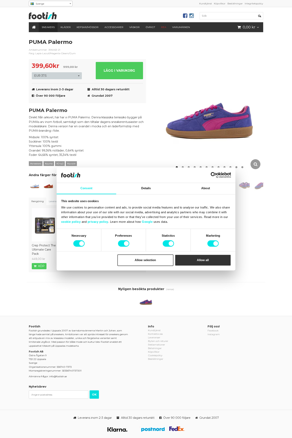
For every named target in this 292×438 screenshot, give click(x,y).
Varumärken (181, 27)
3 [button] (189, 167)
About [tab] (205, 188)
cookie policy (71, 221)
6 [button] (207, 167)
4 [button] (195, 167)
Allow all (203, 260)
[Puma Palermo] (34, 185)
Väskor (134, 27)
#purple (71, 163)
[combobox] (51, 3)
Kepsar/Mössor (88, 27)
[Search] (259, 15)
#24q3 (59, 163)
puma (140, 45)
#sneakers (35, 163)
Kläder (66, 27)
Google (147, 221)
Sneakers (48, 27)
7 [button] (213, 167)
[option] (210, 104)
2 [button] (183, 167)
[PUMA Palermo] (48, 185)
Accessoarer (113, 27)
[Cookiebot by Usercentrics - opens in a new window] (213, 175)
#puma (49, 163)
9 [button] (224, 167)
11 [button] (236, 167)
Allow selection (145, 260)
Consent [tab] (86, 188)
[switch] (123, 243)
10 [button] (230, 167)
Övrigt (150, 27)
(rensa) (170, 289)
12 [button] (242, 167)
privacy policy (98, 221)
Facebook (213, 330)
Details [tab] (146, 188)
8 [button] (218, 167)
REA (163, 27)
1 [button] (177, 167)
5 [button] (201, 167)
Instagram (214, 334)
